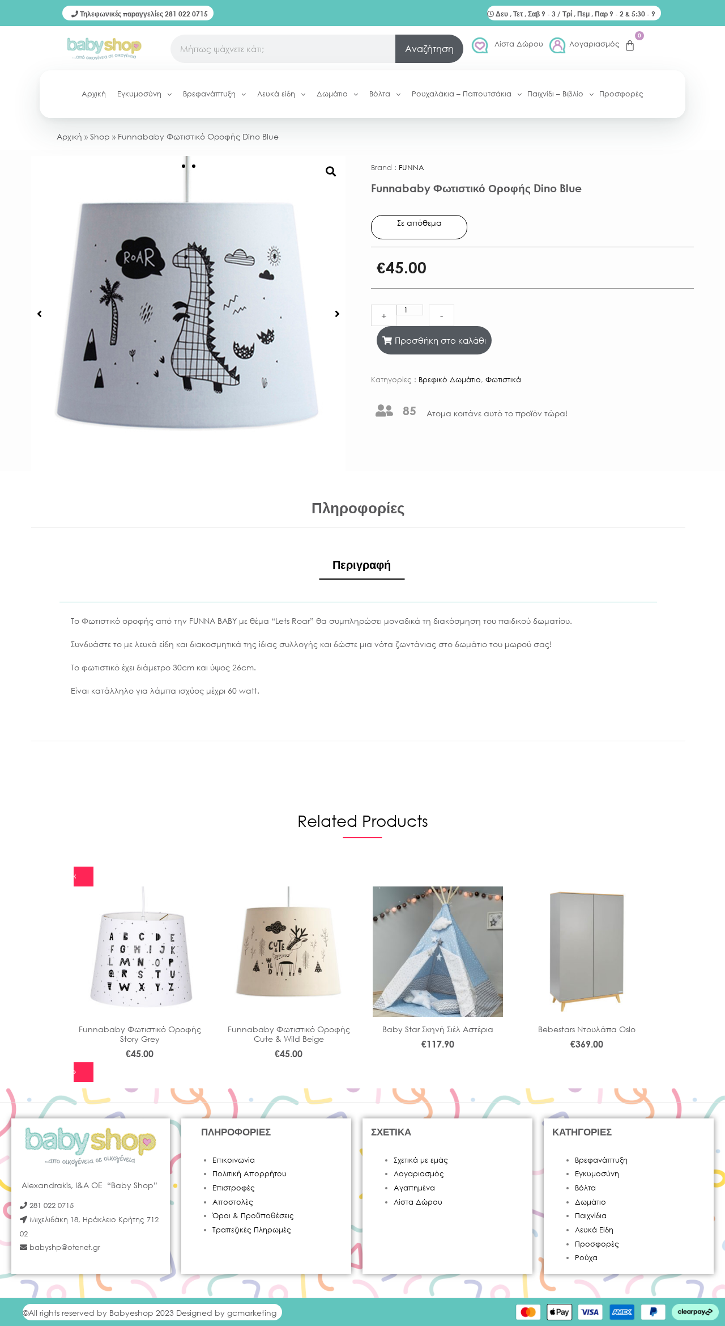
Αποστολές (232, 1202)
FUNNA (411, 167)
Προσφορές (597, 1244)
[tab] (361, 565)
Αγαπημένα (414, 1188)
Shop (100, 136)
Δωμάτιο (590, 1202)
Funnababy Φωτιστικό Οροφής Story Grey (140, 1034)
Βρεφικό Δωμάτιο (450, 380)
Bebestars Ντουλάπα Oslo (587, 1029)
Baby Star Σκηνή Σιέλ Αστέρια (437, 1029)
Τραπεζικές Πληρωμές (251, 1230)
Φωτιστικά (503, 380)
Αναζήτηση (429, 48)
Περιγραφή (361, 564)
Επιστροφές (233, 1188)
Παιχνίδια (591, 1216)
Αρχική (69, 136)
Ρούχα (586, 1257)
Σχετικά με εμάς (421, 1160)
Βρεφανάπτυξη (601, 1160)
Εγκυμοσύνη (597, 1174)
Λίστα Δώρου (518, 44)
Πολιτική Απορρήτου (249, 1174)
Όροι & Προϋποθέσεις (253, 1216)
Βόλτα (585, 1188)
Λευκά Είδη (594, 1230)
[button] (39, 314)
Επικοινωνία (233, 1160)
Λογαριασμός (594, 44)
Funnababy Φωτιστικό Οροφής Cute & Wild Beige (289, 1034)
